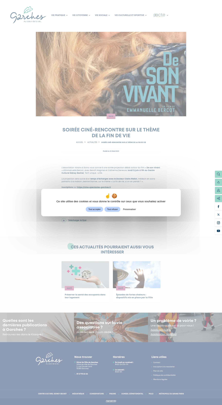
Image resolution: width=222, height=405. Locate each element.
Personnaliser (129, 209)
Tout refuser (112, 209)
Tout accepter (94, 209)
